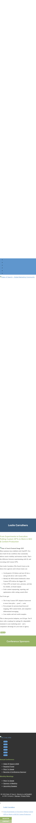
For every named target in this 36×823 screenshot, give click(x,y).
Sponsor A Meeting (10, 783)
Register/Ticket (8, 766)
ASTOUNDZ (28, 794)
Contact (6, 821)
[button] (1, 731)
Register (6, 818)
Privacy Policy (25, 796)
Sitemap (17, 796)
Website (3, 632)
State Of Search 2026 (11, 764)
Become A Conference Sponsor (14, 772)
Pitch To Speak (8, 769)
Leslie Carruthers (9, 807)
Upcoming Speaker (10, 786)
